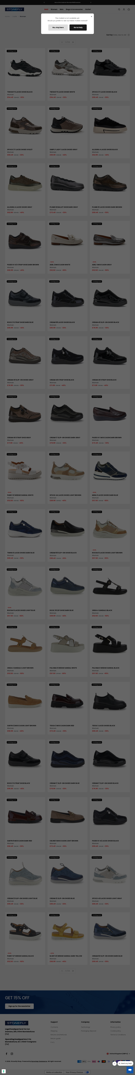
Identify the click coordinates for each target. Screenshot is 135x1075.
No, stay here (58, 27)
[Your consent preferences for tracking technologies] (4, 1071)
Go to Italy (78, 27)
